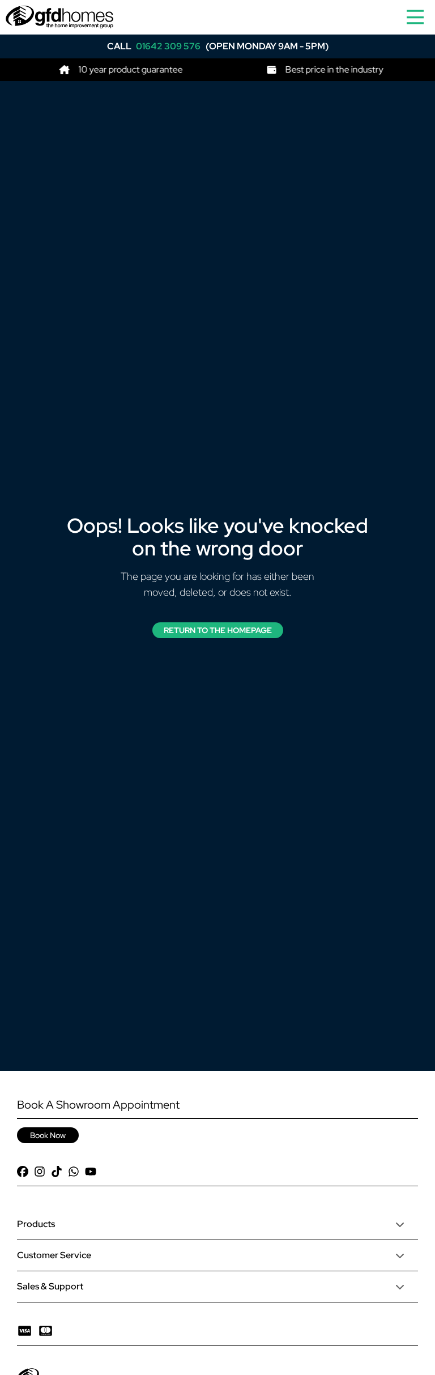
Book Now (48, 1135)
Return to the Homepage (218, 630)
